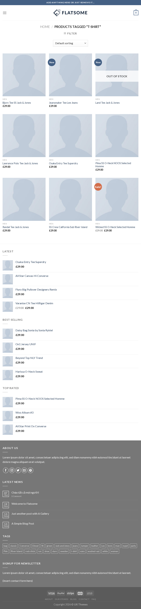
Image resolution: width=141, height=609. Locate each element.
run (39, 551)
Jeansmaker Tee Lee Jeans (63, 102)
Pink (6, 551)
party (133, 545)
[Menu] (5, 13)
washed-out (93, 551)
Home (45, 27)
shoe (47, 551)
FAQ (94, 599)
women (114, 551)
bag (5, 545)
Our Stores (61, 599)
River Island (16, 551)
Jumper (84, 545)
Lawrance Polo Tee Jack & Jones (20, 163)
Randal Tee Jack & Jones (16, 227)
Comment (16, 496)
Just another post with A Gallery (30, 513)
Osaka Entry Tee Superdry (63, 163)
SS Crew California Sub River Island (68, 227)
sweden (64, 551)
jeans (75, 545)
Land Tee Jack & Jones (107, 102)
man (117, 545)
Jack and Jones (62, 545)
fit (43, 545)
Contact (84, 599)
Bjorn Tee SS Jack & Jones (17, 102)
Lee (103, 545)
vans (82, 551)
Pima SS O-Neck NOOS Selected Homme (113, 165)
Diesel (35, 545)
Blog (73, 599)
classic (13, 545)
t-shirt (74, 551)
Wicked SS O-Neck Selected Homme (115, 227)
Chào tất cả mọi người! (25, 492)
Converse (24, 545)
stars (54, 551)
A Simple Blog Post (23, 523)
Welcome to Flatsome (24, 503)
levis (110, 545)
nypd (125, 545)
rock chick (30, 551)
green (49, 545)
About (49, 599)
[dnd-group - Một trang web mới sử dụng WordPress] (70, 12)
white (105, 551)
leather (94, 545)
